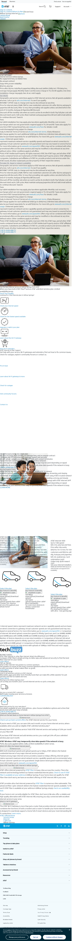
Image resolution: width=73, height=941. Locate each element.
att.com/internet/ (24, 100)
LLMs (4, 898)
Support (9, 469)
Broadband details (7, 919)
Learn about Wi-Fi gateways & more (12, 376)
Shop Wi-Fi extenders (7, 349)
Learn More (4, 661)
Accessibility (6, 916)
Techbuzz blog (7, 888)
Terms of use (6, 912)
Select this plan (6, 588)
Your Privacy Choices (43, 912)
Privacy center (41, 909)
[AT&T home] (5, 6)
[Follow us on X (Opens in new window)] (57, 826)
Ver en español (66, 1)
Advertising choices (43, 905)
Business (12, 1)
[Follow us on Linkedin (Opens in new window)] (69, 826)
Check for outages (6, 385)
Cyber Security (41, 919)
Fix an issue (4, 366)
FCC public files (42, 923)
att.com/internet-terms (37, 132)
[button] (13, 6)
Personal (4, 1)
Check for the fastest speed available (13, 316)
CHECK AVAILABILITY (8, 230)
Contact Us (4, 404)
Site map (5, 905)
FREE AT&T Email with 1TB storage (12, 895)
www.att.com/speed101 (31, 146)
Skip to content (6, 10)
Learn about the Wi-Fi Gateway (10, 338)
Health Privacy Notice (43, 916)
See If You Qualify (7, 293)
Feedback (5, 891)
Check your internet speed (9, 306)
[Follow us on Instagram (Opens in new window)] (65, 826)
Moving (2, 469)
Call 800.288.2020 (6, 696)
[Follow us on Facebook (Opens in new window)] (61, 826)
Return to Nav (17, 11)
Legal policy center (8, 923)
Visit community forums (8, 394)
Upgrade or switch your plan (9, 327)
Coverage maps (7, 909)
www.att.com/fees (36, 127)
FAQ (13, 469)
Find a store (57, 1)
